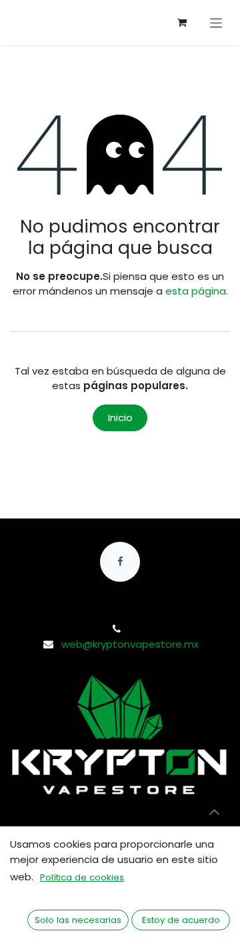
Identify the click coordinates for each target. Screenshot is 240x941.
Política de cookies (82, 877)
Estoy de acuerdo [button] (181, 920)
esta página (195, 291)
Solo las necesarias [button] (78, 920)
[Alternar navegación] (216, 23)
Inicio (120, 418)
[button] (214, 812)
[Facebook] (120, 562)
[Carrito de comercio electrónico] (182, 22)
